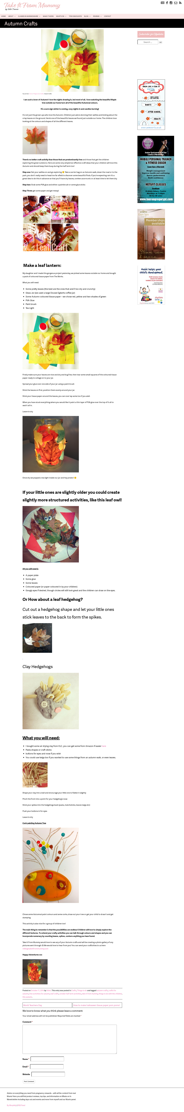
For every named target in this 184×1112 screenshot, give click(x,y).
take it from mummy (90, 993)
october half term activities (70, 993)
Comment (28, 1021)
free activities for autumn (39, 993)
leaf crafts (54, 993)
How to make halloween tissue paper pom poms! (96, 1005)
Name (26, 1059)
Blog (86, 16)
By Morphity (11, 1105)
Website (26, 1074)
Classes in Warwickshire (28, 16)
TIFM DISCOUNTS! (75, 16)
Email (26, 1066)
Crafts (41, 94)
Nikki (49, 990)
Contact (107, 16)
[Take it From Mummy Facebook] (167, 2)
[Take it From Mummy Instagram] (171, 2)
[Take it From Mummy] (33, 10)
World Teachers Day (32, 1005)
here (104, 745)
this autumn (27, 997)
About (10, 16)
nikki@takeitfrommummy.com (35, 948)
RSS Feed (21, 1105)
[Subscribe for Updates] (151, 36)
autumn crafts (102, 990)
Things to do (36, 94)
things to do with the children (110, 993)
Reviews (96, 16)
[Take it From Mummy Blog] (162, 2)
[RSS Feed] (180, 2)
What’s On (60, 16)
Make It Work (48, 16)
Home (3, 16)
